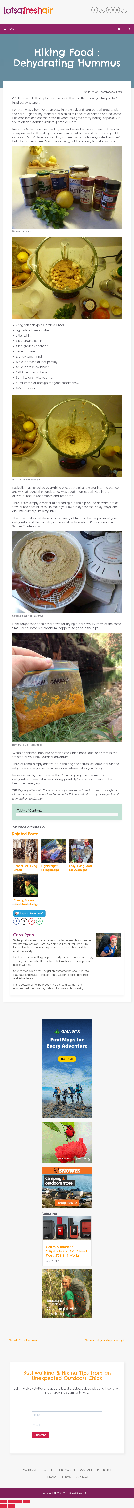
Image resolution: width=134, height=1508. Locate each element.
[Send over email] (39, 921)
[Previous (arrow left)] (3, 1506)
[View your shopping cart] (119, 29)
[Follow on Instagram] (109, 10)
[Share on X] (24, 921)
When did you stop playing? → (106, 1340)
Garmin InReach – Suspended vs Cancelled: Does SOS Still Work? (67, 1251)
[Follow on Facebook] (94, 10)
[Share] (11, 1501)
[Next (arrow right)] (11, 1506)
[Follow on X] (102, 10)
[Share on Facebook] (16, 921)
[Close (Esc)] (3, 1501)
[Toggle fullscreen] (18, 1501)
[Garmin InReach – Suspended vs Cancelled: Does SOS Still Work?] (67, 1239)
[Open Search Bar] (129, 29)
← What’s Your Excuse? (21, 1340)
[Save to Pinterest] (31, 921)
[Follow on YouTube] (116, 10)
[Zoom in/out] (26, 1501)
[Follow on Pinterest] (124, 10)
